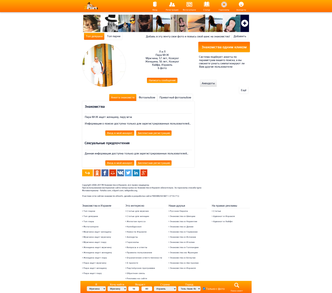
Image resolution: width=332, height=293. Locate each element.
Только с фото (215, 288)
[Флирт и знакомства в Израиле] (94, 6)
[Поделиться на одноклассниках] (97, 172)
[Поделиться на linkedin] (136, 172)
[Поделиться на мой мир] (112, 172)
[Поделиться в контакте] (120, 172)
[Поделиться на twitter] (128, 172)
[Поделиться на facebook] (105, 172)
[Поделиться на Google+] (143, 172)
